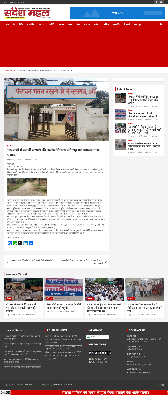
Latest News (125, 89)
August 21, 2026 (135, 152)
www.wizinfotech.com (63, 384)
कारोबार (61, 24)
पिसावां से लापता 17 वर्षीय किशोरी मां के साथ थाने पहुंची (142, 115)
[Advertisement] (84, 47)
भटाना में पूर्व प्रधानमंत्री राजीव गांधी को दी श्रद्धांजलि (22, 367)
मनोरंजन (87, 24)
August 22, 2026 (135, 119)
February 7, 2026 (14, 159)
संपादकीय (116, 24)
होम (7, 24)
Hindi (92, 336)
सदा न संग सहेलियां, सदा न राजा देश (58, 336)
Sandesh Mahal (30, 159)
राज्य (39, 24)
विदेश (21, 24)
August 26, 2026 (135, 106)
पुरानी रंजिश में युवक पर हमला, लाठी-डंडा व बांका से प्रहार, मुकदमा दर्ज (82, 261)
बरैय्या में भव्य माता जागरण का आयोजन (59, 352)
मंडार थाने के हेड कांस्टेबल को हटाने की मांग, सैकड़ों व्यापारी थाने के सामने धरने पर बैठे (144, 129)
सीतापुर (130, 94)
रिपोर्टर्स (127, 24)
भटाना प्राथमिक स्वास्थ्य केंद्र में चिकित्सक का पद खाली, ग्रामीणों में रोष (144, 146)
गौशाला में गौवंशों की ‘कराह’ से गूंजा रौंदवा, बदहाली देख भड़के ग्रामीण (143, 100)
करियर (96, 24)
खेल (78, 24)
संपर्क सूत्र (137, 24)
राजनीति (51, 24)
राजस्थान (130, 124)
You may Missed (16, 274)
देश (14, 24)
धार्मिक (106, 24)
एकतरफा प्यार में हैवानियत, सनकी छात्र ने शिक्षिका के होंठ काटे (31, 261)
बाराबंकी (30, 24)
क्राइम (70, 24)
